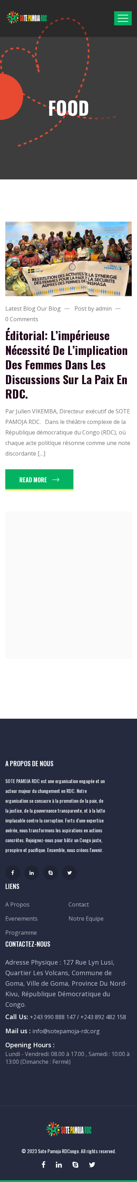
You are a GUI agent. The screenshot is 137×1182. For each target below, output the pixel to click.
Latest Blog (20, 308)
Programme (21, 932)
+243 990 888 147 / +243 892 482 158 (78, 1017)
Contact (78, 904)
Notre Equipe (86, 918)
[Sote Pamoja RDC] (26, 17)
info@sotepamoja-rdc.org (66, 1031)
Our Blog (49, 308)
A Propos (17, 904)
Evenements (21, 918)
